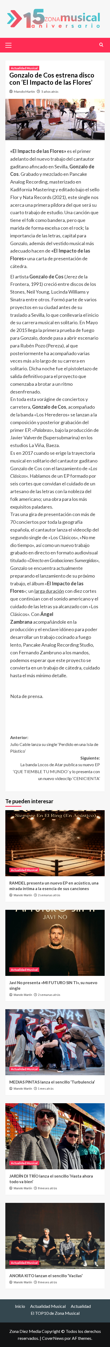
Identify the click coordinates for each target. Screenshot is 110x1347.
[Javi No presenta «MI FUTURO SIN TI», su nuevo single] (55, 943)
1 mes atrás (46, 1088)
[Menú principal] (10, 44)
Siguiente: (56, 768)
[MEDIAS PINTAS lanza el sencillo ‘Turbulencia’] (55, 1042)
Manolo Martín (24, 92)
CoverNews (53, 1338)
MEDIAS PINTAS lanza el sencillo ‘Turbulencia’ (52, 1082)
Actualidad (81, 1306)
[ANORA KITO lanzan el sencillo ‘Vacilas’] (55, 1236)
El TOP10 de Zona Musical (55, 1313)
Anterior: (54, 744)
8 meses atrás (47, 1188)
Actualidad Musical (24, 68)
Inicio (20, 1306)
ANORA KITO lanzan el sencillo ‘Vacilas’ (45, 1275)
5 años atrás (49, 92)
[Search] (101, 44)
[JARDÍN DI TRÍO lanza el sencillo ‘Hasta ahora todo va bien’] (55, 1136)
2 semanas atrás (49, 895)
